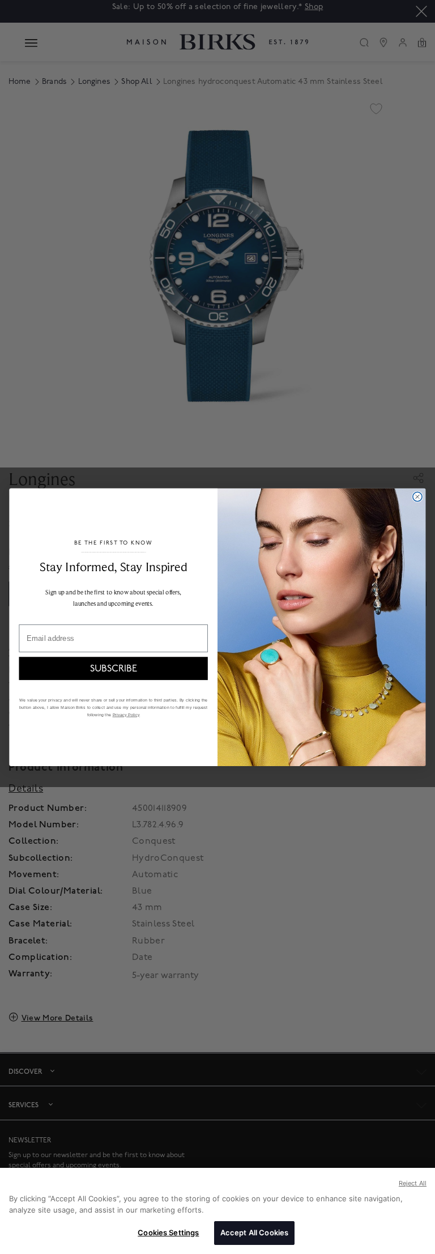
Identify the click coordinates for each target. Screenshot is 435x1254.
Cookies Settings (168, 1232)
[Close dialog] (417, 496)
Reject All (413, 1183)
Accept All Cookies (254, 1232)
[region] (217, 1211)
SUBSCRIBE (113, 668)
